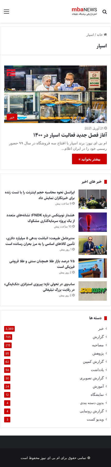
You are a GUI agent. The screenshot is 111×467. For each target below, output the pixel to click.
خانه (100, 34)
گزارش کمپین (93, 361)
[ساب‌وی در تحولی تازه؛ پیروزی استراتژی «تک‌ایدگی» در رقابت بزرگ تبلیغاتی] (92, 291)
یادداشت (97, 370)
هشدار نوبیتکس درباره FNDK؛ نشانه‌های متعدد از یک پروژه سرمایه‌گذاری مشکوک (40, 218)
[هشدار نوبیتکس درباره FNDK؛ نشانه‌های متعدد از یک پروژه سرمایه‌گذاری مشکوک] (92, 222)
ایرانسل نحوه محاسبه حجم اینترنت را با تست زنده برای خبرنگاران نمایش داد (40, 195)
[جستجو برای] (104, 13)
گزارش (98, 337)
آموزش (98, 386)
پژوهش (98, 353)
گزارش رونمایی (92, 411)
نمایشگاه (97, 394)
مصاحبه (98, 345)
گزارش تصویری (92, 378)
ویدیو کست (95, 419)
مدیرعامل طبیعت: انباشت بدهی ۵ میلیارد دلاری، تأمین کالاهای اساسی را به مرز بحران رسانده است (40, 241)
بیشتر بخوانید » (89, 159)
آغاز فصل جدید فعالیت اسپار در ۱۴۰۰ (70, 135)
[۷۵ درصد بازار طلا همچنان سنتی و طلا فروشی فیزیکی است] (92, 268)
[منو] (6, 13)
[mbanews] (84, 11)
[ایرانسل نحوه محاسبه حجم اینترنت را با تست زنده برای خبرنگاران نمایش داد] (92, 199)
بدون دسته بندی (92, 403)
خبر (101, 328)
